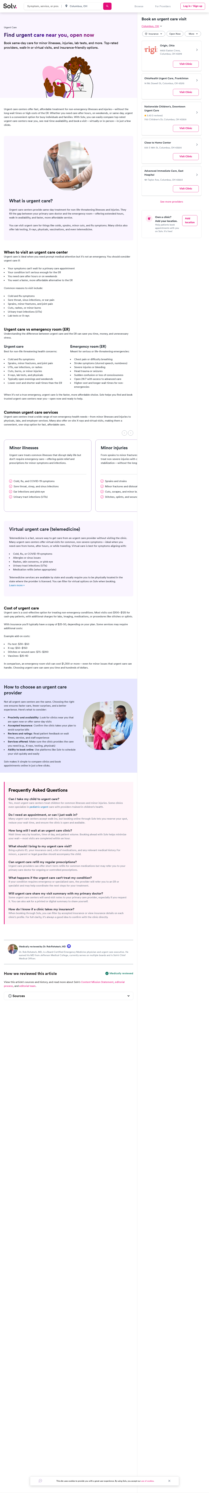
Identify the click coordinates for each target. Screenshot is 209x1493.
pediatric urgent (39, 806)
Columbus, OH (150, 26)
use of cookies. (147, 1481)
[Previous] (124, 433)
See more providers (171, 201)
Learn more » (17, 585)
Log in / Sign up (192, 6)
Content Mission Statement (97, 982)
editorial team (27, 986)
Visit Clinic (185, 64)
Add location (190, 220)
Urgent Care (10, 27)
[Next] (130, 433)
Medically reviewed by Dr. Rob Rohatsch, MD (42, 946)
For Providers (163, 6)
